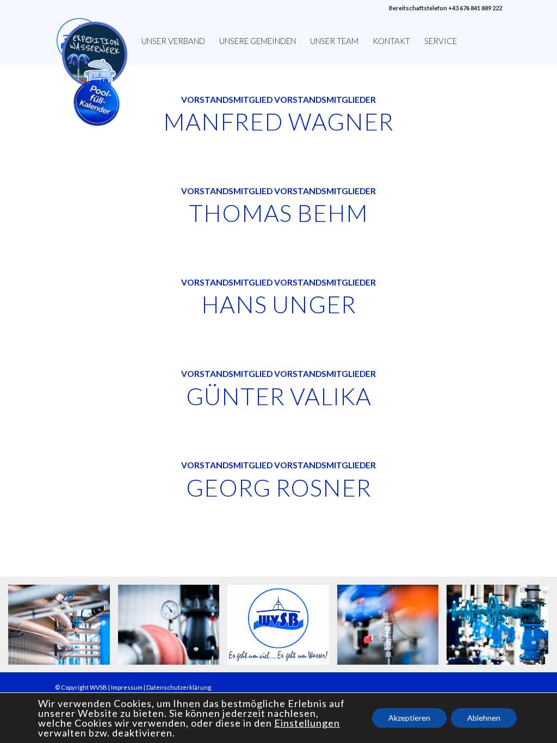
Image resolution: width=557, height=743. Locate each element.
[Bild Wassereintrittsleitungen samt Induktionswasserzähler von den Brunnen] (501, 628)
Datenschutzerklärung (178, 687)
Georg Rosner (279, 487)
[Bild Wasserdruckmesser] (173, 628)
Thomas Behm (278, 213)
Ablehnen (483, 717)
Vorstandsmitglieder (325, 191)
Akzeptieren (409, 717)
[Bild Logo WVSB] (282, 628)
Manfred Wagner (278, 121)
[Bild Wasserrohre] (63, 628)
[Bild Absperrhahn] (392, 628)
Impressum (127, 687)
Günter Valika (279, 396)
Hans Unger (278, 304)
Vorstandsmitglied (227, 191)
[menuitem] (94, 40)
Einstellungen (307, 723)
